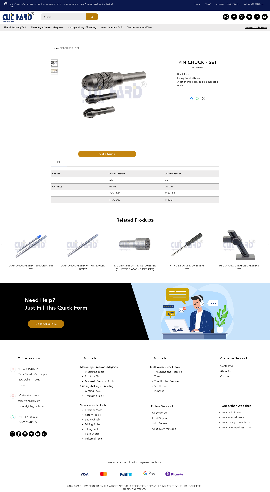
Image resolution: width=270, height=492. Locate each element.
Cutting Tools (92, 390)
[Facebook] (234, 17)
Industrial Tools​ (93, 438)
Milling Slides (92, 424)
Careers (224, 376)
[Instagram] (242, 17)
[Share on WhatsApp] (197, 98)
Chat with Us (159, 412)
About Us (225, 371)
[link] (59, 162)
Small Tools (160, 386)
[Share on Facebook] (191, 98)
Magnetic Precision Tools (99, 381)
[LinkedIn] (257, 17)
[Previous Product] (2, 245)
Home (54, 48)
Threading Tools (94, 395)
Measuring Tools (94, 371)
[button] (15, 27)
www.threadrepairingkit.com (236, 427)
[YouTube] (265, 17)
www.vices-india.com (233, 417)
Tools (157, 376)
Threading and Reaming (168, 371)
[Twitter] (249, 17)
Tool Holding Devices (166, 381)
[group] (135, 251)
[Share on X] (203, 98)
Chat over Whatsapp (164, 428)
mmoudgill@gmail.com (31, 406)
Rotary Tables (93, 414)
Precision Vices (94, 409)
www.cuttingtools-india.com (236, 422)
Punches (159, 390)
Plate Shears (92, 433)
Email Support (160, 418)
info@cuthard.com (28, 395)
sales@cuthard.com (29, 400)
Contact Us (226, 365)
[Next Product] (268, 245)
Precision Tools (93, 376)
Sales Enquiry (160, 423)
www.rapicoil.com (231, 412)
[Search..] (92, 16)
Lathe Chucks (92, 419)
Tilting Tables (92, 429)
